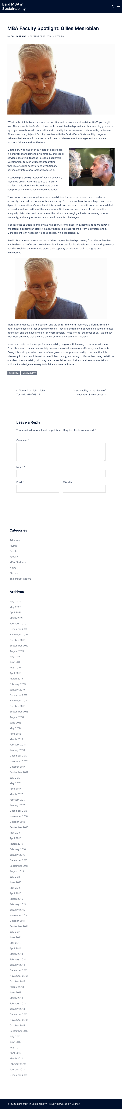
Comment (22, 440)
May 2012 (15, 1047)
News (13, 567)
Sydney (76, 1103)
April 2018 (15, 733)
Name (20, 467)
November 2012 (19, 1019)
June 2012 (15, 1041)
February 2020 (18, 623)
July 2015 (15, 876)
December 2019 (19, 629)
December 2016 (19, 810)
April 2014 (15, 948)
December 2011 (18, 1074)
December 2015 (19, 860)
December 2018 (19, 695)
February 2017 (18, 799)
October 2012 (17, 1025)
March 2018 (16, 739)
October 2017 (17, 766)
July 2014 (15, 931)
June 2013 (15, 992)
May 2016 (15, 832)
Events (13, 551)
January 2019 (17, 689)
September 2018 (19, 711)
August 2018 (17, 717)
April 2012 (15, 1052)
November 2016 (19, 816)
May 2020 (15, 607)
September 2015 (19, 865)
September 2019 (19, 645)
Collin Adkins (18, 36)
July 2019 (15, 656)
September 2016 (19, 827)
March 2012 (16, 1058)
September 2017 (19, 772)
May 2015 (15, 887)
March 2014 (16, 953)
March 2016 (16, 843)
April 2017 (15, 788)
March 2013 (16, 997)
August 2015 (17, 871)
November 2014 (19, 915)
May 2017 (15, 783)
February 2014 (18, 959)
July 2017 (15, 777)
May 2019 (15, 667)
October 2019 (17, 640)
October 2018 (17, 706)
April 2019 (15, 673)
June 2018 (15, 722)
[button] (112, 6)
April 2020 (16, 612)
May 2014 (15, 942)
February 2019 (18, 684)
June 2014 (15, 937)
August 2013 (17, 986)
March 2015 (16, 898)
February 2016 (18, 849)
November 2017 (19, 761)
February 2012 (18, 1063)
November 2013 (19, 975)
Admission (15, 540)
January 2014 (17, 964)
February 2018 (18, 744)
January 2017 (17, 805)
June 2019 (15, 662)
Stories (59, 36)
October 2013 (17, 981)
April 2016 (15, 838)
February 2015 (18, 904)
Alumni (13, 545)
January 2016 (17, 854)
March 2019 (16, 678)
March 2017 (16, 794)
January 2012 (17, 1069)
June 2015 (15, 882)
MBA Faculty (29, 373)
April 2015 (15, 893)
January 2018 (17, 750)
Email (20, 482)
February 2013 (18, 1003)
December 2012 (19, 1014)
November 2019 (19, 634)
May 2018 (15, 728)
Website (67, 482)
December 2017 (18, 755)
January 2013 (17, 1008)
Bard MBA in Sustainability (14, 6)
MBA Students (18, 562)
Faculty (14, 556)
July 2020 (15, 601)
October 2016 (17, 821)
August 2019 (17, 651)
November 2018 (19, 700)
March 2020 (16, 617)
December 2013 (19, 970)
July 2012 (15, 1036)
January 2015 (17, 909)
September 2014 (19, 926)
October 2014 (17, 920)
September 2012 (19, 1030)
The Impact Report (20, 578)
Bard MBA (14, 373)
